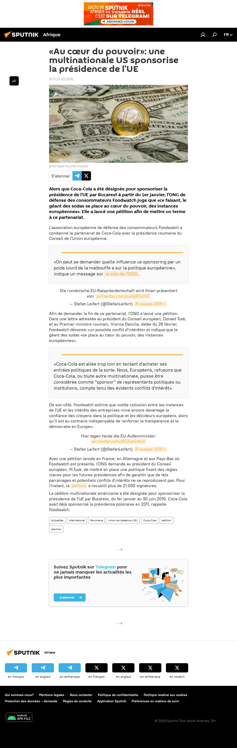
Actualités (57, 520)
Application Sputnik (111, 701)
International (77, 520)
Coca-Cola (149, 520)
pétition (79, 485)
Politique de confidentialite (118, 695)
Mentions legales (51, 695)
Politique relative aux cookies (165, 695)
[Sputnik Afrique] (22, 39)
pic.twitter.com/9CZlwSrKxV (118, 441)
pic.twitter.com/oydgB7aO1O (123, 296)
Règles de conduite (77, 701)
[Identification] (203, 34)
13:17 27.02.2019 (61, 79)
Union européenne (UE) (123, 520)
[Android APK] (19, 718)
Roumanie (96, 520)
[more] (14, 80)
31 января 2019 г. (150, 303)
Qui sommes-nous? (19, 695)
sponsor (56, 529)
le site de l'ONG (121, 274)
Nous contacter (81, 695)
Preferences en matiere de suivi (155, 701)
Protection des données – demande (31, 701)
